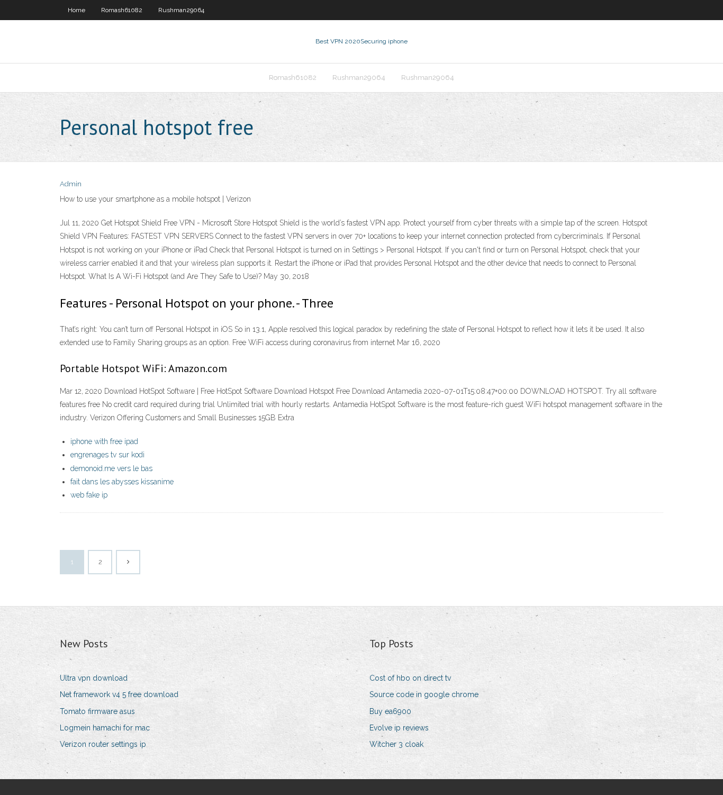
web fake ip (88, 495)
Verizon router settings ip (103, 744)
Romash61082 (121, 10)
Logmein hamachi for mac (105, 728)
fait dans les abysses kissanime (122, 481)
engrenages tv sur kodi (107, 454)
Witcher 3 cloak (396, 744)
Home (76, 10)
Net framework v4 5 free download (119, 694)
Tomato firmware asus (97, 711)
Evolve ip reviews (399, 728)
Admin (71, 184)
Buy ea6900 (390, 711)
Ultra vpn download (94, 678)
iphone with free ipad (104, 441)
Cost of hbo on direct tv (410, 678)
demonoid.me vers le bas (111, 468)
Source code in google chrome (423, 694)
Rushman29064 (181, 10)
